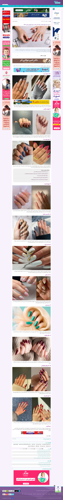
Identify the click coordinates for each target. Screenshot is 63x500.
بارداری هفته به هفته (53, 494)
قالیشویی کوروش (15, 444)
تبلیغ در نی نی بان (30, 494)
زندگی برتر (25, 494)
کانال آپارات (34, 494)
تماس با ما (43, 494)
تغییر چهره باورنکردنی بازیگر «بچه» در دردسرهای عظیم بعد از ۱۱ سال (42, 458)
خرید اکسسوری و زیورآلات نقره (46, 444)
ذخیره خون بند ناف (38, 444)
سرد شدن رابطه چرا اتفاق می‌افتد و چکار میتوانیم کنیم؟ (43, 451)
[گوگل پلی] (11, 491)
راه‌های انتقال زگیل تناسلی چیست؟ (42, 175)
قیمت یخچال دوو (48, 446)
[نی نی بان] (57, 2)
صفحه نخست (59, 494)
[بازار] (5, 491)
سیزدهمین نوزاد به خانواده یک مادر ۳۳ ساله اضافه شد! (43, 453)
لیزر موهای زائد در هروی (31, 446)
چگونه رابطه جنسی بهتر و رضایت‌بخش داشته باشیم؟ (43, 450)
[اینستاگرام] (5, 495)
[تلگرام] (11, 495)
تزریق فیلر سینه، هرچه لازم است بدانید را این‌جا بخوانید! (39, 179)
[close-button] (54, 485)
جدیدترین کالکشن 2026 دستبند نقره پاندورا (25, 444)
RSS (22, 494)
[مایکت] (17, 491)
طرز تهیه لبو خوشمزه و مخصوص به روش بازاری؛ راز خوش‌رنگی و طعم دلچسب (36, 173)
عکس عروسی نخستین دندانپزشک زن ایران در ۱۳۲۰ (44, 456)
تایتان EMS (37, 446)
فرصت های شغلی (39, 494)
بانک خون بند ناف (42, 446)
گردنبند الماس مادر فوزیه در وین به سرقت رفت (44, 464)
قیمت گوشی (33, 444)
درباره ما (46, 494)
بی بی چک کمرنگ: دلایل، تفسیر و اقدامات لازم (41, 171)
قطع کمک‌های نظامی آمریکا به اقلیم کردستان (44, 462)
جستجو (49, 494)
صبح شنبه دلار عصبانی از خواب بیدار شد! (45, 466)
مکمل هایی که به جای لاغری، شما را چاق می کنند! (44, 454)
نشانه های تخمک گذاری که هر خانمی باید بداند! (40, 177)
